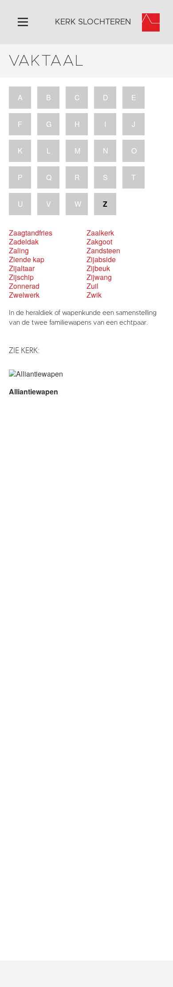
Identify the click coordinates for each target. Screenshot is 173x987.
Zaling (19, 250)
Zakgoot (99, 241)
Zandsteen (103, 250)
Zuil (92, 286)
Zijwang (99, 277)
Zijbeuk (98, 268)
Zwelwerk (24, 295)
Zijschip (21, 277)
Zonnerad (24, 286)
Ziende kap (26, 259)
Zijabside (101, 259)
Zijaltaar (22, 268)
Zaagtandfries (30, 232)
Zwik (94, 295)
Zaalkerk (100, 232)
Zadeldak (24, 241)
